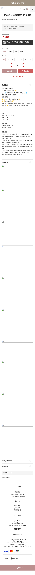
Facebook (17, 520)
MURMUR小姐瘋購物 (20, 525)
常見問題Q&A (17, 506)
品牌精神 (17, 491)
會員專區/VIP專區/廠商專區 (17, 494)
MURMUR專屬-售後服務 (17, 496)
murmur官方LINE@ (17, 524)
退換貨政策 (17, 509)
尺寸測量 (17, 507)
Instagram (17, 522)
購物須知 (17, 493)
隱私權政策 (17, 511)
